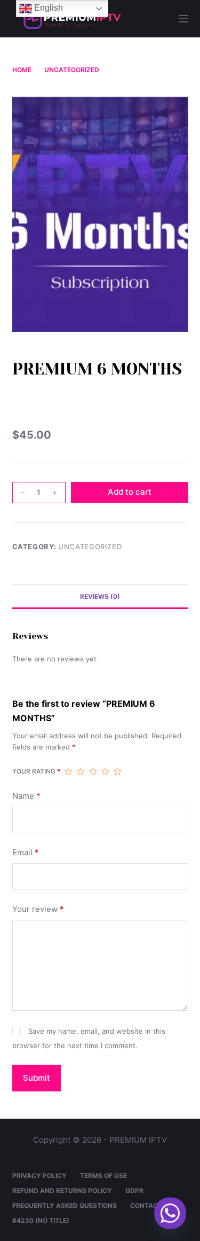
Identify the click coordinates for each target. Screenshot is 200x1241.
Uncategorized (90, 546)
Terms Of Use (103, 1176)
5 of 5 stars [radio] (117, 771)
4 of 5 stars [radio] (105, 771)
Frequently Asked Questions (64, 1205)
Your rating (36, 771)
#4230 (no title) (40, 1220)
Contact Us (151, 1205)
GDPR (134, 1191)
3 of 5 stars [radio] (93, 771)
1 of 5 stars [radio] (68, 771)
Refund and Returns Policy (62, 1191)
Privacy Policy (39, 1176)
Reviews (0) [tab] (100, 596)
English (47, 7)
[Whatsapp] (170, 1213)
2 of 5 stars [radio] (81, 771)
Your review (38, 909)
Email (25, 852)
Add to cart (129, 492)
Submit (36, 1078)
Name (26, 796)
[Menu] (183, 19)
